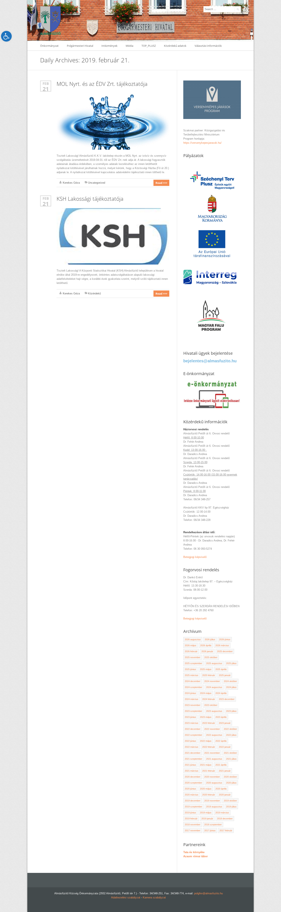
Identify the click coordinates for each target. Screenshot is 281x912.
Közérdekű (94, 293)
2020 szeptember (193, 782)
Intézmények (109, 46)
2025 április (221, 669)
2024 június (190, 693)
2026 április (205, 645)
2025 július (231, 663)
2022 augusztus (214, 735)
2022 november (212, 729)
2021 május (205, 765)
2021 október (230, 753)
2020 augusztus (214, 782)
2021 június (190, 765)
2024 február (208, 699)
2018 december (225, 818)
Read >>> (161, 183)
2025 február (208, 675)
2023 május (205, 717)
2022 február (208, 747)
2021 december (192, 753)
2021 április (221, 765)
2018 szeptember (213, 824)
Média (129, 46)
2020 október (230, 777)
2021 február (208, 771)
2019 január (207, 818)
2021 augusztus (214, 759)
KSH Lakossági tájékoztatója (90, 198)
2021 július (231, 759)
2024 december (192, 681)
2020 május (205, 788)
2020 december (192, 777)
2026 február (191, 651)
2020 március (191, 794)
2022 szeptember (193, 735)
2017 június (210, 830)
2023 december (227, 699)
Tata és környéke (193, 852)
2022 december (192, 729)
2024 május (205, 693)
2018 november (192, 824)
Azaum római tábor (195, 856)
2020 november (212, 777)
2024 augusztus (214, 687)
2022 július (231, 735)
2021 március (191, 771)
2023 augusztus (214, 711)
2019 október (230, 800)
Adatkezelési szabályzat (125, 897)
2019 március (222, 812)
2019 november (212, 800)
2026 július (210, 639)
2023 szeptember (193, 711)
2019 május (205, 812)
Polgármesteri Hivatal (80, 46)
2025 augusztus (214, 663)
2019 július (231, 806)
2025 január (225, 675)
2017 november (192, 830)
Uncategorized (96, 182)
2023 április (221, 717)
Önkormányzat (49, 46)
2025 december (225, 651)
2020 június (190, 788)
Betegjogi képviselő (195, 557)
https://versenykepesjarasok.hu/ (202, 142)
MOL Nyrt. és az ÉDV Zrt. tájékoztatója (102, 83)
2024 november (212, 681)
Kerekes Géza (71, 182)
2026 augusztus (193, 639)
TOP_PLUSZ (149, 46)
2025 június (190, 669)
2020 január (225, 794)
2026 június (224, 639)
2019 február (191, 818)
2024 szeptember (193, 687)
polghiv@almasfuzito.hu (208, 893)
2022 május (205, 741)
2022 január (225, 747)
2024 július (231, 687)
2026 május (190, 645)
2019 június (190, 812)
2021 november (212, 753)
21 (46, 89)
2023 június (190, 717)
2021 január (225, 771)
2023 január (225, 723)
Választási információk (208, 46)
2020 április (221, 788)
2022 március (191, 747)
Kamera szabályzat (154, 897)
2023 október (210, 705)
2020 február (208, 794)
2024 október (230, 681)
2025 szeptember (193, 663)
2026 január (207, 651)
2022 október (230, 729)
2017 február (225, 830)
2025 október (210, 657)
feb (46, 83)
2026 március (222, 645)
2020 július (231, 782)
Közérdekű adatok (175, 46)
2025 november (192, 657)
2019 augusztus (214, 806)
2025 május (205, 669)
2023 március (191, 723)
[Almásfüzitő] (50, 20)
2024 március (191, 699)
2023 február (208, 723)
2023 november (192, 705)
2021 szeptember (193, 759)
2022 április (221, 741)
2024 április (221, 693)
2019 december (192, 800)
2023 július (231, 711)
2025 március (191, 675)
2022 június (190, 741)
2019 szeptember (193, 806)
